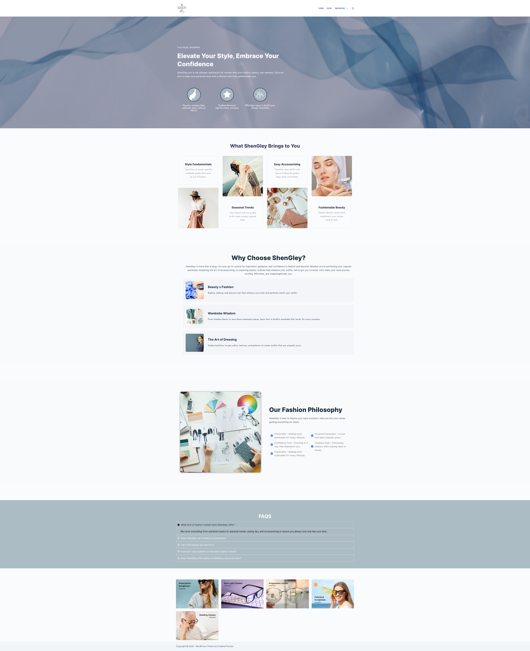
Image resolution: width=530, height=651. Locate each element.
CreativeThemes (225, 646)
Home (321, 8)
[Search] (353, 8)
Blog (329, 8)
